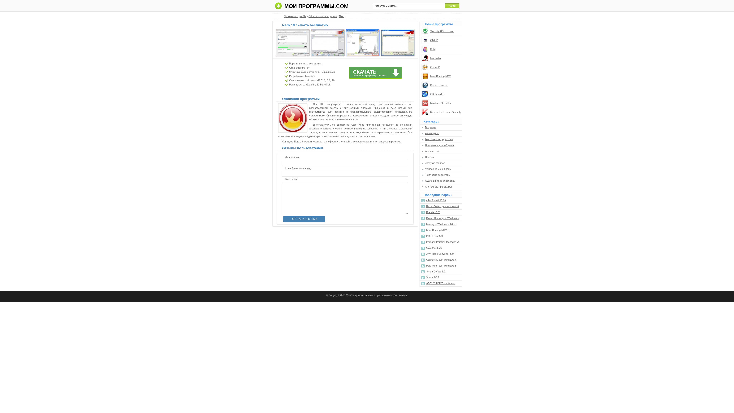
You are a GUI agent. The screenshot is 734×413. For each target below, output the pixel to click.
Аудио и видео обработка (440, 180)
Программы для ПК (295, 16)
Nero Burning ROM (440, 76)
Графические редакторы (439, 139)
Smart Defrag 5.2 (435, 271)
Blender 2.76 (433, 212)
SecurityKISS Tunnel (442, 31)
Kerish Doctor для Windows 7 (442, 218)
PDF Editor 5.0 (434, 236)
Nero (341, 16)
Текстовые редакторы (437, 174)
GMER (434, 40)
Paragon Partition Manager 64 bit (442, 243)
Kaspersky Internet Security (445, 112)
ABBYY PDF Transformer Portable (440, 284)
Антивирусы (432, 133)
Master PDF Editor (440, 103)
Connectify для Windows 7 (441, 259)
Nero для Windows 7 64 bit (441, 224)
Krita (432, 49)
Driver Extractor (439, 85)
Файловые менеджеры (438, 168)
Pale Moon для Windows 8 (441, 265)
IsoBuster (435, 58)
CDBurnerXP (437, 94)
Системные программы (438, 186)
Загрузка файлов (435, 163)
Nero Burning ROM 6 (437, 230)
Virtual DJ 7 (432, 277)
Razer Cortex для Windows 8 (442, 206)
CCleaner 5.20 (434, 247)
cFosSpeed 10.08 (436, 200)
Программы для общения (439, 145)
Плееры (429, 157)
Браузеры (430, 127)
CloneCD (435, 67)
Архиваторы (432, 151)
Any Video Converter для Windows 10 (440, 254)
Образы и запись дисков (323, 16)
